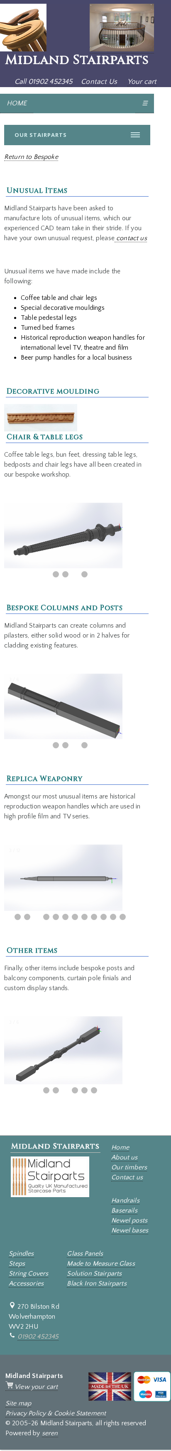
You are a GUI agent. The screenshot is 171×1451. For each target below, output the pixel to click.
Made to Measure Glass (100, 1263)
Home (120, 1147)
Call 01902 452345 (44, 82)
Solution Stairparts (94, 1273)
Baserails (124, 1210)
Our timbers (129, 1167)
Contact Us (99, 82)
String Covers (28, 1273)
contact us (131, 238)
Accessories (26, 1283)
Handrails (125, 1200)
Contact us (127, 1177)
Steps (17, 1263)
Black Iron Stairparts (96, 1283)
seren (50, 1433)
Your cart (141, 82)
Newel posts (129, 1220)
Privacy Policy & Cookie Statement (55, 1413)
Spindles (21, 1253)
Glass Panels (85, 1253)
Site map (18, 1403)
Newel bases (129, 1230)
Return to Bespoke (31, 157)
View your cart (35, 1386)
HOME (17, 103)
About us (124, 1157)
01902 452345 (38, 1336)
